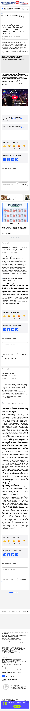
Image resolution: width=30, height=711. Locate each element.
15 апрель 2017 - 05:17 (6, 378)
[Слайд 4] (16, 237)
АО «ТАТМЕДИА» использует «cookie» (9, 697)
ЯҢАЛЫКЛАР (6, 21)
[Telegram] (12, 159)
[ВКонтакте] (4, 159)
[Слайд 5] (18, 237)
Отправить (23, 184)
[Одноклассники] (8, 159)
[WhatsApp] (16, 159)
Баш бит (4, 611)
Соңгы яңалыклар (14, 611)
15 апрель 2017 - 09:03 (7, 252)
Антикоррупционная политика (7, 695)
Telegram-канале (17, 118)
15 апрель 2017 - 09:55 (7, 36)
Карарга (17, 706)
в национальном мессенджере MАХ (13, 127)
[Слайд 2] (13, 237)
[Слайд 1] (11, 237)
